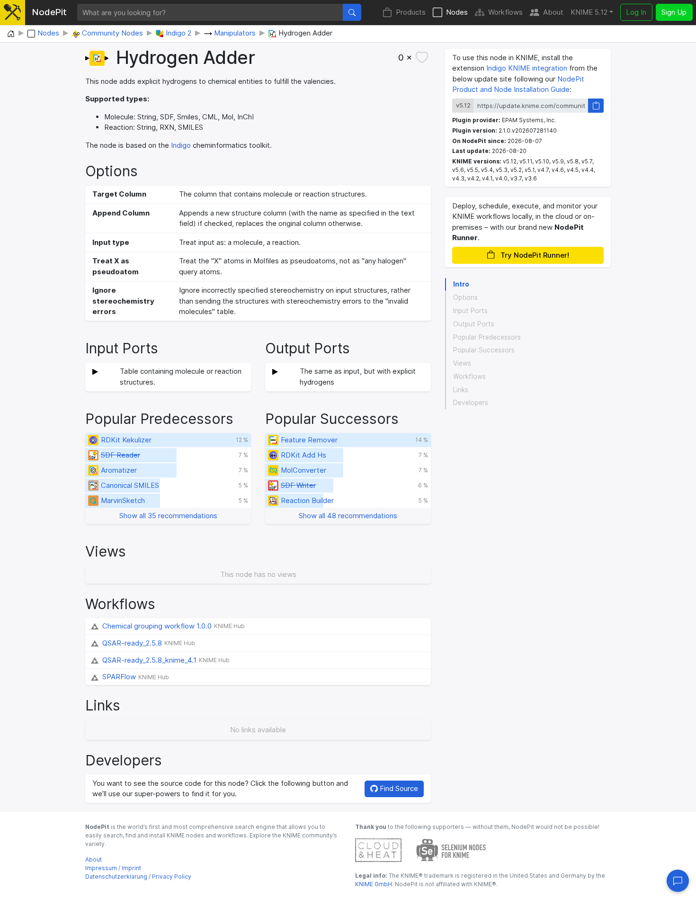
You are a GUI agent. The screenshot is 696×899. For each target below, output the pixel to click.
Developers (470, 402)
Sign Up (674, 12)
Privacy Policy (171, 876)
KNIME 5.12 (589, 12)
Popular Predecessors (487, 337)
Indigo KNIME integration (526, 67)
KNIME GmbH (373, 884)
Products (411, 12)
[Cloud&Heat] (378, 849)
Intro (461, 284)
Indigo (181, 145)
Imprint (131, 868)
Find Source (398, 788)
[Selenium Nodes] (451, 849)
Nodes (457, 12)
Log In (636, 12)
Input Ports (470, 311)
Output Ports (473, 324)
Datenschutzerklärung (116, 876)
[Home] (11, 34)
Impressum (101, 868)
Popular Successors (484, 350)
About (553, 12)
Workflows (505, 12)
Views (462, 363)
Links (460, 389)
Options (465, 297)
